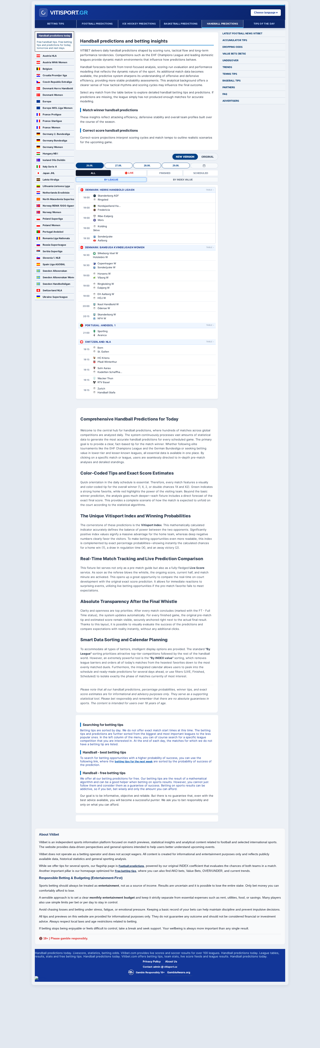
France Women (51, 127)
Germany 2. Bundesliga (56, 134)
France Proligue (52, 114)
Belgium (47, 68)
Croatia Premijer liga (55, 75)
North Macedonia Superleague (58, 199)
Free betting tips (125, 871)
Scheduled (200, 173)
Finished (164, 173)
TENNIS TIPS (229, 73)
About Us (171, 961)
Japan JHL (49, 173)
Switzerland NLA (52, 290)
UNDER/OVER (230, 60)
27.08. (118, 165)
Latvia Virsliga (51, 179)
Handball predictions (222, 23)
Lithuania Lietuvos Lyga (56, 186)
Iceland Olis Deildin (54, 160)
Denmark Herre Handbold (58, 88)
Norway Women (52, 212)
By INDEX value (183, 179)
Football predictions (97, 23)
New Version (185, 156)
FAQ (224, 94)
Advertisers (230, 100)
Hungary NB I (50, 153)
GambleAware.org (178, 972)
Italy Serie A (50, 166)
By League (111, 179)
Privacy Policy (152, 961)
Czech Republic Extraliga (57, 81)
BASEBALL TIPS (231, 80)
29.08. (176, 165)
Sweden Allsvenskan (55, 270)
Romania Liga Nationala (56, 238)
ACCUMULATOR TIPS (234, 40)
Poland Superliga (53, 218)
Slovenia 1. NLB (51, 257)
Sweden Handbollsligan (56, 283)
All (93, 173)
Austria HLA (50, 55)
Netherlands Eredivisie (56, 192)
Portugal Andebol (53, 231)
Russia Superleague (54, 244)
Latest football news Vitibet (242, 33)
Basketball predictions (181, 23)
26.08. (89, 165)
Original (207, 156)
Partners (228, 87)
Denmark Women (53, 94)
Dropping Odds (232, 46)
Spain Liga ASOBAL (54, 264)
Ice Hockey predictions (139, 23)
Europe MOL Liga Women (57, 107)
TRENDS (227, 67)
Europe (47, 101)
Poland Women (51, 225)
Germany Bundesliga (55, 140)
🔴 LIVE (129, 173)
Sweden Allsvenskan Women (58, 277)
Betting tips (55, 23)
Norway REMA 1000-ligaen (58, 205)
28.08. (147, 165)
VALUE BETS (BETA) (234, 53)
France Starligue (52, 121)
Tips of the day (264, 23)
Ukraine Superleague (55, 296)
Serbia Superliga (52, 251)
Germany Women (53, 147)
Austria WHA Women (55, 62)
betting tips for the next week (134, 761)
